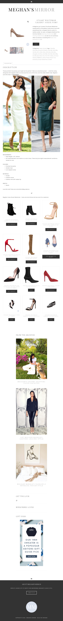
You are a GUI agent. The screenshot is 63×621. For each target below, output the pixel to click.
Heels (40, 48)
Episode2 (39, 55)
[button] (28, 21)
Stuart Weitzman (43, 59)
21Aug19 (35, 54)
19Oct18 (50, 50)
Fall (43, 55)
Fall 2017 (47, 55)
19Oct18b (55, 50)
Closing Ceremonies (38, 35)
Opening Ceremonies (47, 34)
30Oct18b (55, 54)
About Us (31, 592)
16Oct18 (52, 48)
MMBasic (39, 57)
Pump (47, 57)
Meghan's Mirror (31, 9)
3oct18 (34, 55)
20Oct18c (53, 52)
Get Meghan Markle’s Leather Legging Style (31, 438)
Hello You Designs (42, 617)
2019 (44, 52)
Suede (50, 59)
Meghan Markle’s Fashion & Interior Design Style (31, 485)
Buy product (11, 224)
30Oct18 (50, 54)
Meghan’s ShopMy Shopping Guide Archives (31, 382)
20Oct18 (48, 52)
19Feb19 (45, 50)
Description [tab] (7, 63)
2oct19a (40, 54)
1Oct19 (34, 52)
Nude (44, 57)
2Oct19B (45, 54)
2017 (38, 52)
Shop (36, 44)
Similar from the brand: (51, 257)
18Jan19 (40, 50)
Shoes (45, 48)
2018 (41, 52)
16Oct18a (35, 50)
